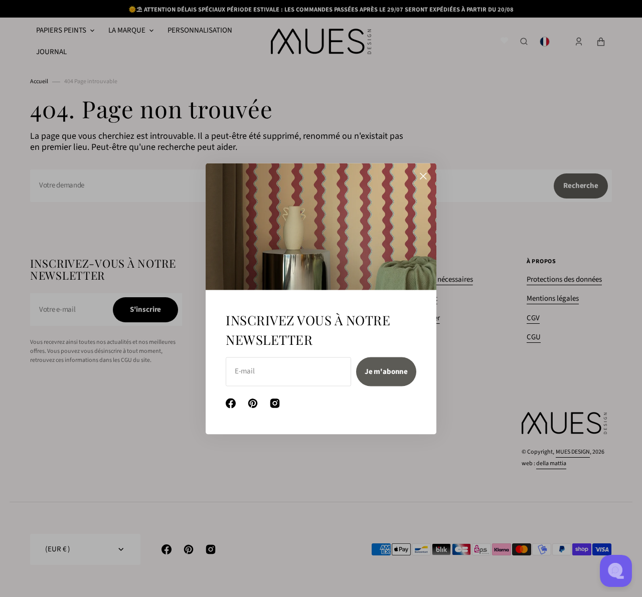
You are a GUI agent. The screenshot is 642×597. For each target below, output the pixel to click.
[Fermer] (423, 176)
